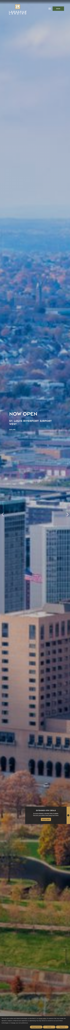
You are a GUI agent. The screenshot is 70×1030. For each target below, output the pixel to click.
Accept (49, 1027)
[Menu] (49, 8)
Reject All (62, 1027)
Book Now (46, 819)
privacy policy (42, 1018)
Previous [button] (3, 514)
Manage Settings (36, 1027)
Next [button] (67, 514)
